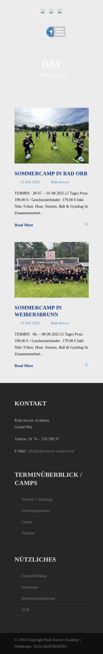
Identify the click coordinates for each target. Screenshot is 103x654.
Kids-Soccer (60, 182)
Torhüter (28, 533)
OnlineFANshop (33, 576)
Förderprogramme (35, 511)
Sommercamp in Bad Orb (51, 173)
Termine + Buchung (36, 499)
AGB (25, 610)
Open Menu (59, 31)
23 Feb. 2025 (30, 182)
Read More (24, 225)
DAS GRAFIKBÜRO (50, 646)
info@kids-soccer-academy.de (51, 451)
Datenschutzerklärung (38, 598)
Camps (26, 522)
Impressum (29, 587)
